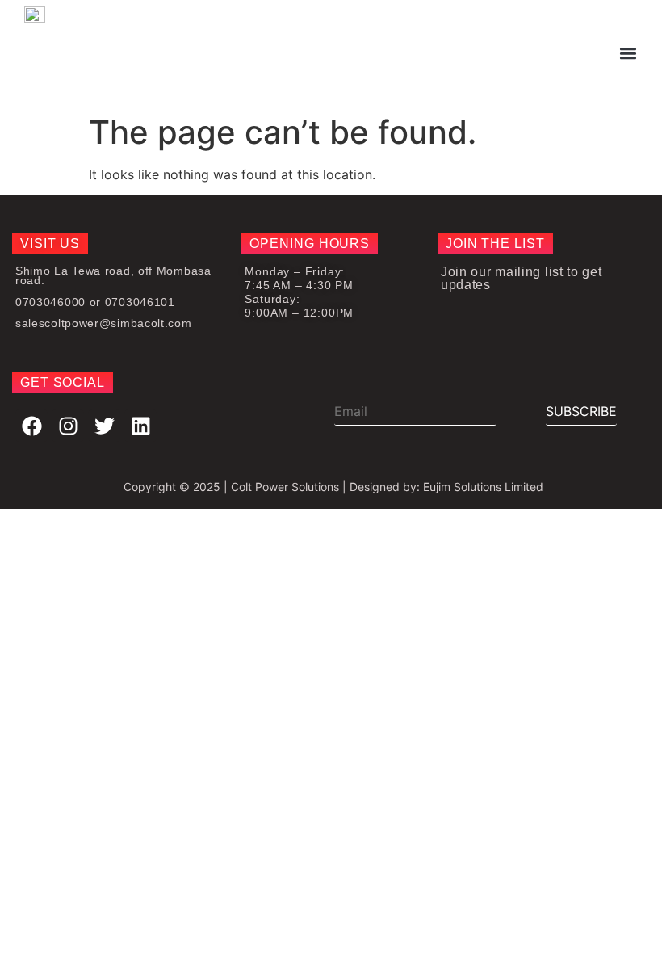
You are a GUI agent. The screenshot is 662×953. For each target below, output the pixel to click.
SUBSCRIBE (581, 411)
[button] (628, 53)
